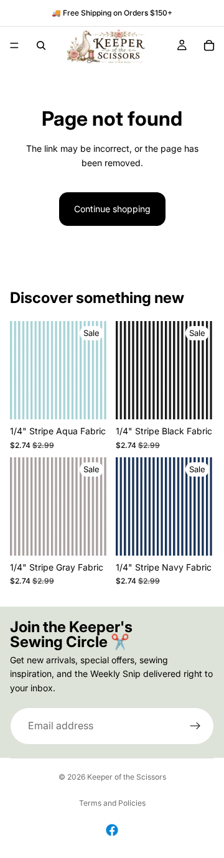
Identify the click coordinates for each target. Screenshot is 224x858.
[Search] (41, 45)
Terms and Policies (112, 803)
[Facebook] (112, 830)
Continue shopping (112, 208)
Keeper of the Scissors (126, 776)
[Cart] (209, 45)
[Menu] (14, 45)
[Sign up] (195, 726)
